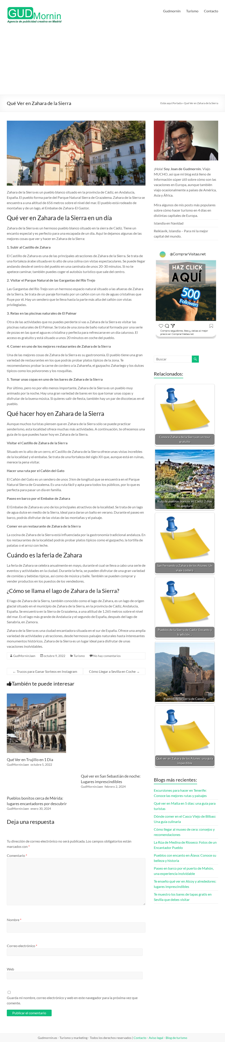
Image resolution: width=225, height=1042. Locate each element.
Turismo (192, 11)
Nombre (14, 920)
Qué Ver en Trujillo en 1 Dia (30, 759)
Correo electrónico (22, 946)
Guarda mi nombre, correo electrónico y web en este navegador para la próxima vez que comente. (72, 1000)
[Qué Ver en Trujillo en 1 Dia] (36, 695)
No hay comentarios (107, 656)
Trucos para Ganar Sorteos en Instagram (45, 671)
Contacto (211, 11)
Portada (177, 103)
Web (10, 969)
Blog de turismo (176, 1038)
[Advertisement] (112, 61)
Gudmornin (172, 11)
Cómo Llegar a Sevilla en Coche (114, 671)
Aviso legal (156, 1038)
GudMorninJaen (24, 656)
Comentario (17, 855)
